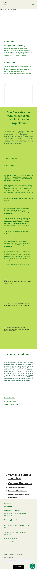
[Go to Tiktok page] (11, 520)
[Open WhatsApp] (32, 566)
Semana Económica (11, 404)
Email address (9, 558)
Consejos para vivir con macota (18, 494)
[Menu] (33, 4)
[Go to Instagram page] (17, 520)
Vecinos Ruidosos (20, 483)
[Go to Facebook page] (5, 520)
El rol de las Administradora (17, 491)
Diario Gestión (9, 398)
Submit (18, 567)
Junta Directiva (13, 497)
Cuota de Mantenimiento (16, 487)
